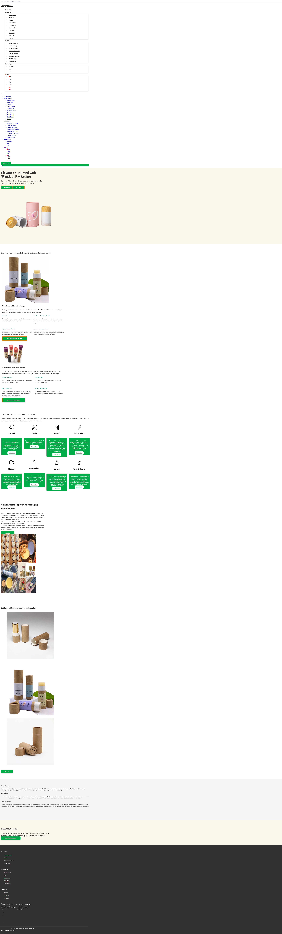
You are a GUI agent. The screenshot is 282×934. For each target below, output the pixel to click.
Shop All (11, 38)
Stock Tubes (8, 12)
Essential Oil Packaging (14, 56)
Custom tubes (8, 9)
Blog (10, 69)
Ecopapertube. (7, 6)
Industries (7, 40)
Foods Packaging (13, 45)
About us (8, 533)
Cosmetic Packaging (13, 43)
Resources (7, 64)
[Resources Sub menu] (10, 64)
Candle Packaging (13, 58)
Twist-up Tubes (12, 22)
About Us (11, 66)
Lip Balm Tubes (12, 25)
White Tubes (11, 33)
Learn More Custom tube (13, 400)
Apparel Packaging (13, 48)
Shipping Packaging (13, 53)
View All (7, 771)
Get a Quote (6, 163)
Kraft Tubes (11, 30)
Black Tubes (11, 35)
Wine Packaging (12, 61)
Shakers (11, 20)
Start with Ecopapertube (10, 838)
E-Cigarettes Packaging (14, 51)
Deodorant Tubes (13, 27)
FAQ (10, 71)
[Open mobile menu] (1, 93)
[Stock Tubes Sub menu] (11, 98)
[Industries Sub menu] (9, 121)
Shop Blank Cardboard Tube (14, 338)
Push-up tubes (12, 15)
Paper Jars (11, 17)
